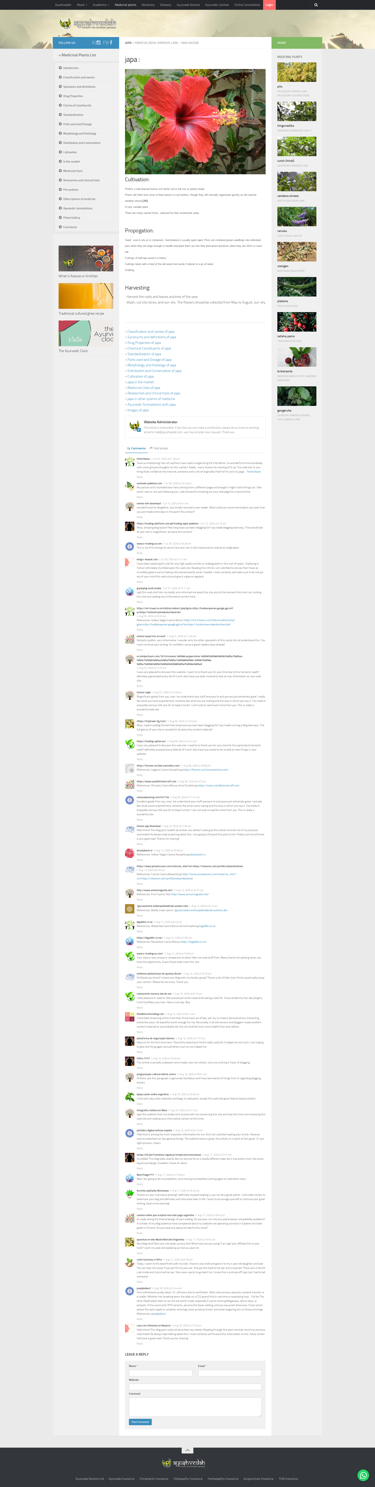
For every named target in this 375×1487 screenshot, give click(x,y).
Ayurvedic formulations (77, 208)
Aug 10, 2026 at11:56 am (177, 826)
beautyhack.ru (197, 854)
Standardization (73, 115)
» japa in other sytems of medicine (150, 399)
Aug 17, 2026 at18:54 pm (201, 1239)
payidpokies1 (158, 1313)
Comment (134, 1393)
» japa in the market (139, 382)
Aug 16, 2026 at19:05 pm (186, 1094)
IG (94, 42)
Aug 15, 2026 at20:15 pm (188, 993)
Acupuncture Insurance (258, 1479)
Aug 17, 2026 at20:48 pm (179, 1259)
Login (269, 5)
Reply (140, 476)
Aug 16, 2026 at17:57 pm (191, 1038)
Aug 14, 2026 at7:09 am (179, 937)
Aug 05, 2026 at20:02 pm (152, 616)
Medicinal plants (125, 5)
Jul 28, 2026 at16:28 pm (178, 543)
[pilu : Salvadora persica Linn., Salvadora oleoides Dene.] (296, 72)
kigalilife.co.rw (207, 926)
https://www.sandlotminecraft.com (218, 785)
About (81, 5)
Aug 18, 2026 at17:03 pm (187, 1325)
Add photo (161, 448)
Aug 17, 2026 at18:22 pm (186, 1190)
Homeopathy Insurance (223, 1479)
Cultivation (70, 152)
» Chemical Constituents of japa (148, 348)
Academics (100, 5)
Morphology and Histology (79, 133)
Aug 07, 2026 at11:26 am (182, 636)
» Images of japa (137, 410)
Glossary (165, 5)
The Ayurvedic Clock (73, 351)
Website (134, 1380)
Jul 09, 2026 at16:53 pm (178, 483)
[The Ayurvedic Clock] (86, 333)
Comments (138, 448)
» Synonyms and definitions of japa (150, 337)
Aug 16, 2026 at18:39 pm (167, 1058)
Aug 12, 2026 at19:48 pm (169, 850)
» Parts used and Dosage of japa (148, 360)
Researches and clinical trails (81, 180)
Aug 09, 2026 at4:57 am (193, 781)
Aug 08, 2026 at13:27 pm (183, 741)
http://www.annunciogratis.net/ (190, 894)
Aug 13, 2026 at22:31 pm (190, 890)
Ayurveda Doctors (188, 5)
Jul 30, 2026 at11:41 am (174, 559)
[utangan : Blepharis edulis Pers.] (296, 251)
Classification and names (79, 77)
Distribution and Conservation (81, 143)
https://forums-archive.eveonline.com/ (206, 769)
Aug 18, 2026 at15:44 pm (168, 1288)
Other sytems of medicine (79, 199)
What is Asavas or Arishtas (78, 276)
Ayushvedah (63, 5)
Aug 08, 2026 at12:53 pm (183, 721)
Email (202, 1366)
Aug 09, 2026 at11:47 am (186, 797)
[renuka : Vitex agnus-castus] (296, 216)
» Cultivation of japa (139, 376)
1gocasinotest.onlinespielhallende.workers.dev (201, 910)
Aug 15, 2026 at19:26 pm (198, 973)
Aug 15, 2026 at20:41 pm (181, 1014)
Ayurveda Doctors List (90, 1479)
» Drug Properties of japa (143, 343)
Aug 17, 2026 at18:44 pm (211, 1215)
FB (106, 42)
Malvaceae (190, 43)
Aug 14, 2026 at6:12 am (205, 906)
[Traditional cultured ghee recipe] (86, 296)
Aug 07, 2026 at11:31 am (152, 667)
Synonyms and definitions (79, 87)
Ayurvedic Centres (217, 5)
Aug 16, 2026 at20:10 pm (189, 1130)
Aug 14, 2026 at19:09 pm (180, 953)
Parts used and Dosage (77, 124)
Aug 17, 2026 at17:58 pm (171, 1174)
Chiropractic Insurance (154, 1479)
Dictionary (148, 5)
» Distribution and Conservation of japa (153, 371)
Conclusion (70, 227)
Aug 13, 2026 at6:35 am (152, 870)
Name (133, 1366)
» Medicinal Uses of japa (142, 388)
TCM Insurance (288, 1479)
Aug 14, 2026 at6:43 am (169, 922)
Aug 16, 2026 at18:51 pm (193, 1074)
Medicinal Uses (73, 171)
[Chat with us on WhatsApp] (363, 1475)
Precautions (70, 189)
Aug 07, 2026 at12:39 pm (168, 692)
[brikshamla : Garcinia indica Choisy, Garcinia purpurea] (296, 357)
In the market (71, 161)
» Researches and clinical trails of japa (152, 393)
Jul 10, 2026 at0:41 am (176, 503)
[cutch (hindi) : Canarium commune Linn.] (296, 146)
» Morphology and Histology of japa (150, 365)
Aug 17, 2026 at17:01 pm (218, 1154)
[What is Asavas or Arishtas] (86, 258)
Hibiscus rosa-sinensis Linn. (157, 43)
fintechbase (254, 471)
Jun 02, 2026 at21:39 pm (166, 458)
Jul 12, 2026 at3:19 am (214, 523)
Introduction (71, 68)
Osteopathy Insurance (188, 1479)
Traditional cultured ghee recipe (81, 313)
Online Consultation (247, 5)
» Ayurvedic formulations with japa (150, 404)
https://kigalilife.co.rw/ (193, 942)
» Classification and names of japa (149, 331)
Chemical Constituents (77, 105)
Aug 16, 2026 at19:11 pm (184, 1110)
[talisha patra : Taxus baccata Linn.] (296, 322)
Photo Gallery (71, 218)
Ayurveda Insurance (121, 1479)
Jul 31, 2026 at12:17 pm (177, 588)
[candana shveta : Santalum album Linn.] (296, 181)
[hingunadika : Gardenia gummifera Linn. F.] (296, 111)
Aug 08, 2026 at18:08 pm (197, 765)
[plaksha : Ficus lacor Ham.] (296, 287)
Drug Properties (73, 96)
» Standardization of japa (143, 354)
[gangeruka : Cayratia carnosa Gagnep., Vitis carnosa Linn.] (296, 396)
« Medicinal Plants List (77, 55)
